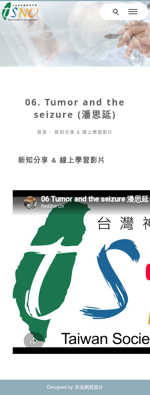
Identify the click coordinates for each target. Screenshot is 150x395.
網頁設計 (93, 387)
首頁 (42, 132)
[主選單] (133, 12)
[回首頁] (20, 11)
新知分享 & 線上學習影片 (84, 132)
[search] (117, 13)
